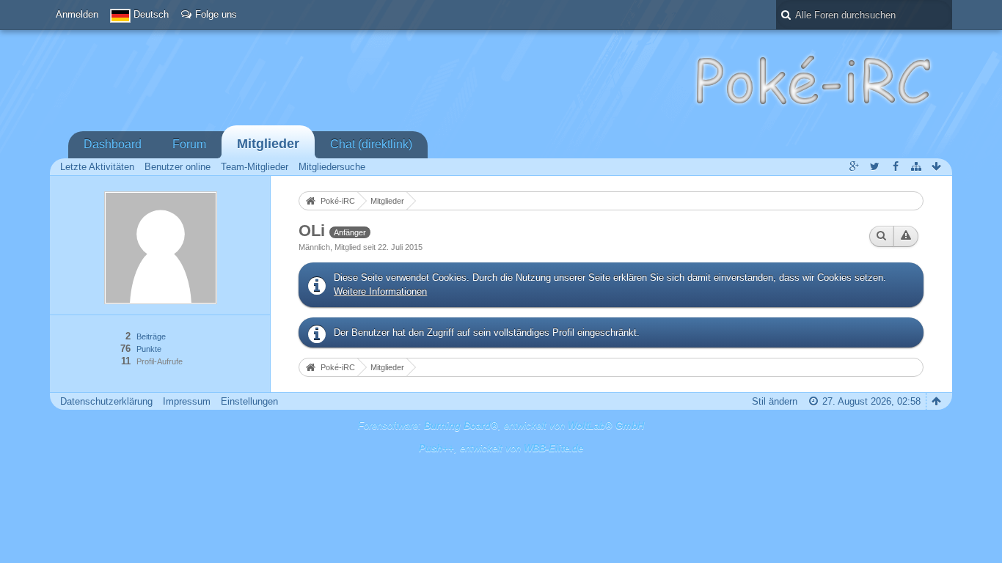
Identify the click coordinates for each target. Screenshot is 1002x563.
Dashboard (113, 144)
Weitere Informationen (380, 291)
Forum (189, 144)
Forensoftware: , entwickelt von (501, 425)
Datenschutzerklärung (106, 401)
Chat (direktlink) (371, 144)
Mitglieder (268, 143)
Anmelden (77, 14)
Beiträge (151, 336)
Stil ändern (774, 401)
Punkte (148, 349)
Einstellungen (249, 401)
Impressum (187, 401)
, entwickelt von (501, 448)
